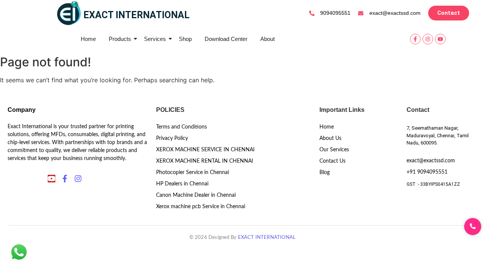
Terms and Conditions (181, 127)
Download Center (226, 39)
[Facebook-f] (415, 39)
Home (88, 39)
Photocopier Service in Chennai (192, 172)
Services (155, 39)
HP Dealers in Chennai (182, 184)
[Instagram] (427, 39)
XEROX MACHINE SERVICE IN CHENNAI (205, 149)
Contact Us (332, 161)
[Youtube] (440, 39)
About (267, 39)
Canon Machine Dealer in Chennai (196, 195)
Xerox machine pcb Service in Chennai (200, 206)
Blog (324, 172)
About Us (330, 138)
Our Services (334, 149)
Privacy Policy (172, 138)
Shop (185, 39)
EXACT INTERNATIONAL (267, 237)
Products (120, 39)
